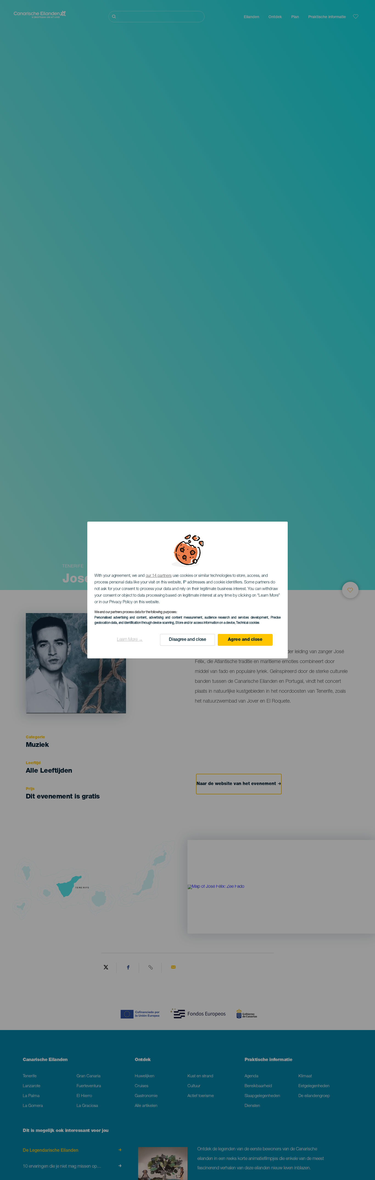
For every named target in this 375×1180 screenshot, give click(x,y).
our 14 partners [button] (159, 576)
